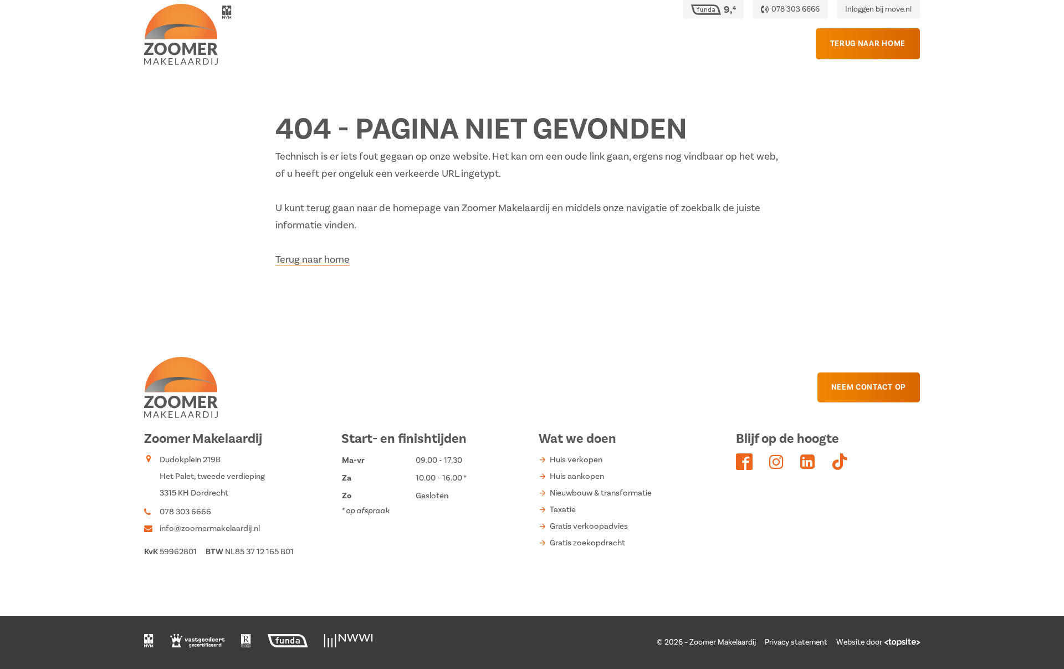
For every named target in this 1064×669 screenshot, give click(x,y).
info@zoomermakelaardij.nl (210, 528)
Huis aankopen (577, 476)
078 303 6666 (185, 512)
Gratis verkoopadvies (589, 526)
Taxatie (563, 509)
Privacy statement (796, 642)
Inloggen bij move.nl (878, 9)
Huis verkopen (576, 459)
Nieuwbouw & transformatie (601, 493)
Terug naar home (312, 259)
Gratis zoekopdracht (587, 543)
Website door (859, 642)
